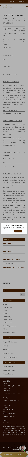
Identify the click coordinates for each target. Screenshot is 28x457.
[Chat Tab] (14, 228)
